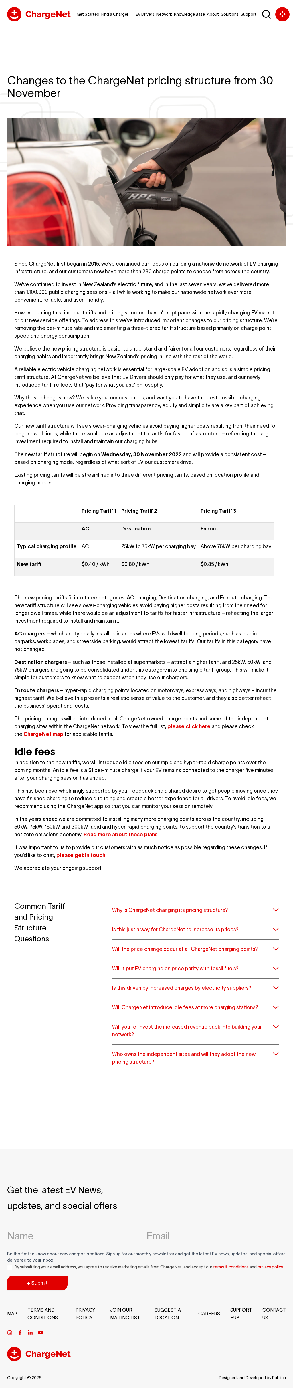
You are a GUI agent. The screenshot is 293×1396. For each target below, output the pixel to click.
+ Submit (37, 1283)
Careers (209, 1313)
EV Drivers (145, 14)
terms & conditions (231, 1267)
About (213, 14)
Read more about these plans (120, 834)
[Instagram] (9, 1332)
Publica (279, 1377)
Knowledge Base (189, 14)
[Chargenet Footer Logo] (39, 1359)
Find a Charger (114, 14)
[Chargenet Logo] (39, 14)
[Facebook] (20, 1332)
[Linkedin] (30, 1332)
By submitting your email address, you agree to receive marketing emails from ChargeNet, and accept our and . (149, 1267)
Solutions (230, 14)
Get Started (88, 14)
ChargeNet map (43, 734)
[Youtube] (40, 1332)
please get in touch (80, 855)
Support (248, 14)
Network (164, 14)
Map (12, 1313)
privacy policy (270, 1267)
